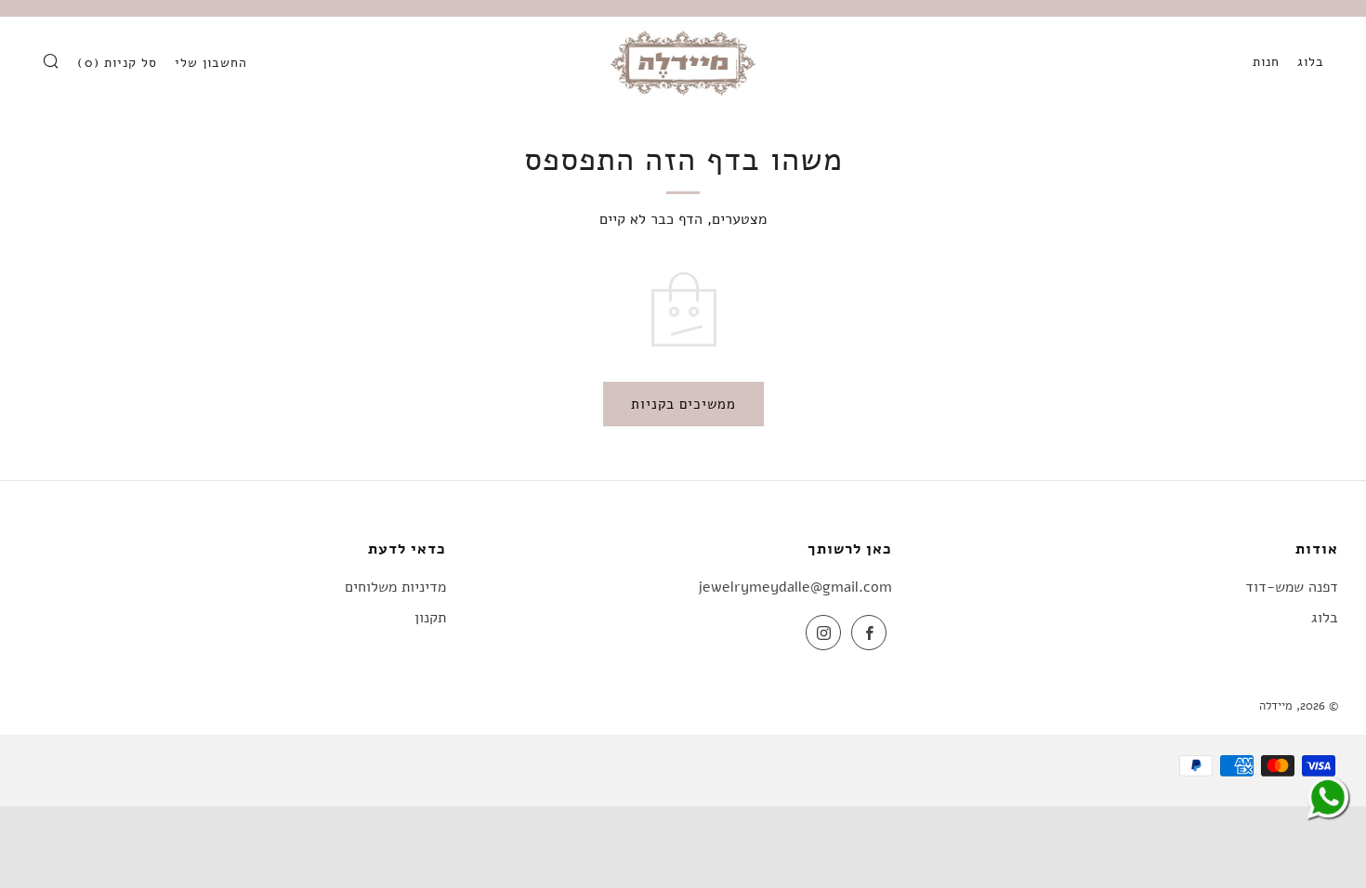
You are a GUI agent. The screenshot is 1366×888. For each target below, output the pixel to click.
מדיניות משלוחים (395, 587)
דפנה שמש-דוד (1291, 587)
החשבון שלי (211, 63)
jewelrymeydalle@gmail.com (795, 587)
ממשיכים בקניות (683, 404)
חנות (1266, 62)
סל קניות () (117, 63)
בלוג (1310, 62)
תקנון (430, 617)
